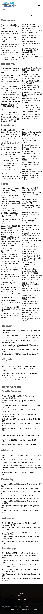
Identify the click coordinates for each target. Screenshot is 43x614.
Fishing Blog (21, 599)
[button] (39, 6)
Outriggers (21, 593)
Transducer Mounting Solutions (21, 596)
